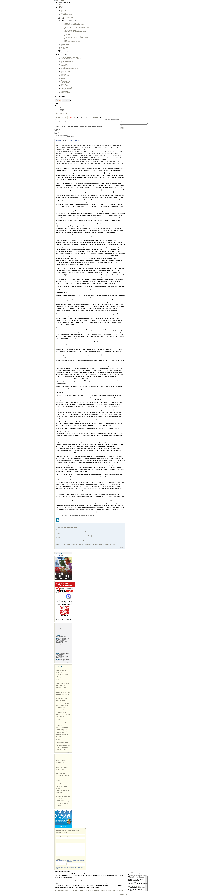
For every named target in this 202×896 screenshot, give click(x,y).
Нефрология (64, 85)
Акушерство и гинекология (71, 21)
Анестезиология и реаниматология (74, 24)
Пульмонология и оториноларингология (75, 36)
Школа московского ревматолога (61, 636)
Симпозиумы (64, 16)
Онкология (64, 67)
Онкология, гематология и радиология (75, 31)
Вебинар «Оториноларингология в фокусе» (62, 628)
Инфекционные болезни (68, 63)
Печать (62, 555)
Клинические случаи (66, 14)
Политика (137, 886)
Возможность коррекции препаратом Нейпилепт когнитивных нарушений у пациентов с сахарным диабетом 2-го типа (63, 745)
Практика (63, 10)
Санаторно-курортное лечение (69, 88)
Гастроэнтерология (69, 26)
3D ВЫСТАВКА (62, 48)
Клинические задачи (67, 53)
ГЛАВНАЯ (60, 4)
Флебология (64, 91)
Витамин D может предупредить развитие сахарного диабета (72, 531)
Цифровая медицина (67, 92)
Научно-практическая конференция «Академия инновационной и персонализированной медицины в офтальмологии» (62, 655)
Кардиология (64, 64)
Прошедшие (64, 46)
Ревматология (65, 77)
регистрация (66, 100)
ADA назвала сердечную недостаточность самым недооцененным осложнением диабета (79, 540)
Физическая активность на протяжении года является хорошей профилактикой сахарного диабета (82, 536)
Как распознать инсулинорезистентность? (67, 527)
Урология (63, 80)
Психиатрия (64, 74)
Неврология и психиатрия (71, 30)
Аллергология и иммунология (72, 23)
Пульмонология (65, 75)
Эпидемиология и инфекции (72, 41)
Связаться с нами (118, 890)
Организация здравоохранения (69, 68)
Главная (105, 119)
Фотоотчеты (64, 47)
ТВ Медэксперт (65, 51)
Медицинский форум (67, 17)
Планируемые (65, 44)
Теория (63, 9)
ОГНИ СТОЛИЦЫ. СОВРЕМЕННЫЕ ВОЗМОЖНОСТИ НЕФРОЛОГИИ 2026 (62, 645)
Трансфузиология (66, 90)
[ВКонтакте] (57, 520)
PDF (58, 555)
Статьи (109, 119)
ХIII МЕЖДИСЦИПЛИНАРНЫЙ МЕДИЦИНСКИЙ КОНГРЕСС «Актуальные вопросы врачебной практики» (62, 649)
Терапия (63, 78)
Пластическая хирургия (67, 87)
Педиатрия (67, 34)
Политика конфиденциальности (78, 890)
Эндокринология (68, 40)
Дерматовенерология (67, 61)
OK (146, 883)
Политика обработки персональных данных (99, 890)
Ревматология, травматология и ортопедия (76, 37)
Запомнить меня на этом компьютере (72, 108)
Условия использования (61, 890)
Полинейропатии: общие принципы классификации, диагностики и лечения (63, 784)
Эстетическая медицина (67, 94)
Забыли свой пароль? (60, 113)
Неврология (64, 65)
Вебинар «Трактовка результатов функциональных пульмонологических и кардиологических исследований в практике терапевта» (62, 640)
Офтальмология (68, 33)
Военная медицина (66, 82)
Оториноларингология (67, 70)
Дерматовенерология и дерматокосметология (77, 27)
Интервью (63, 13)
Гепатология (64, 84)
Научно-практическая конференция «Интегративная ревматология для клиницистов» (62, 660)
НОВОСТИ (60, 6)
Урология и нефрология (70, 38)
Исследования (65, 12)
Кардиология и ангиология (71, 29)
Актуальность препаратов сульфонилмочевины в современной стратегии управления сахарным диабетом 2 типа (85, 544)
